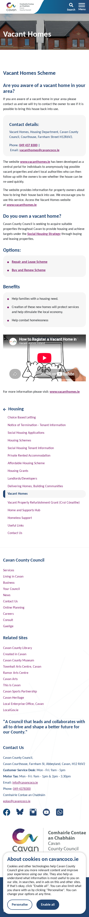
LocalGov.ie (10, 710)
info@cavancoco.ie (25, 782)
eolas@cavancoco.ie (16, 801)
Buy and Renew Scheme (29, 270)
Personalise (20, 904)
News (6, 595)
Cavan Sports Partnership (20, 691)
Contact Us (10, 601)
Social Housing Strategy (44, 234)
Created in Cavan (14, 654)
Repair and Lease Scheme (29, 262)
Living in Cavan (13, 576)
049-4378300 (22, 789)
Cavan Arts (10, 679)
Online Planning (13, 607)
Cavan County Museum (18, 660)
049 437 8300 (28, 145)
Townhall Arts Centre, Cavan (22, 666)
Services (8, 570)
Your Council (11, 589)
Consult (8, 620)
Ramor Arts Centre (15, 673)
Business (8, 583)
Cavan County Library (17, 648)
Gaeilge (8, 626)
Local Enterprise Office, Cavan (23, 704)
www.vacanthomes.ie (35, 162)
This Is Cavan (11, 685)
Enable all (48, 904)
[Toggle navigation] (82, 7)
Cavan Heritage (13, 698)
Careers (8, 614)
